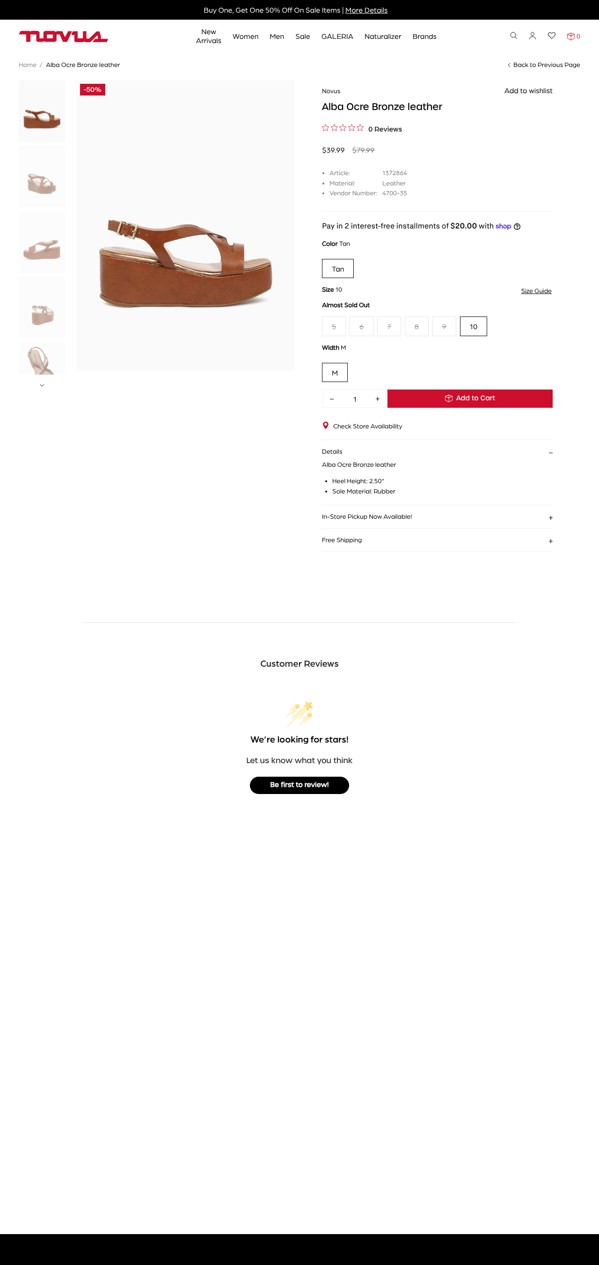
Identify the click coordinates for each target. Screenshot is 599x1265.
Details (332, 451)
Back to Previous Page (546, 64)
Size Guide (536, 290)
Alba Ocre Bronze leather (83, 64)
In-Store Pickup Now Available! (367, 516)
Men (277, 35)
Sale (302, 35)
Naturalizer (383, 35)
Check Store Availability (367, 426)
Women (245, 35)
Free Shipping (342, 540)
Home (28, 64)
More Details (366, 9)
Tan (338, 268)
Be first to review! (299, 785)
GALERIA (337, 35)
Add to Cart (475, 398)
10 (473, 326)
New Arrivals (208, 35)
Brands (425, 35)
